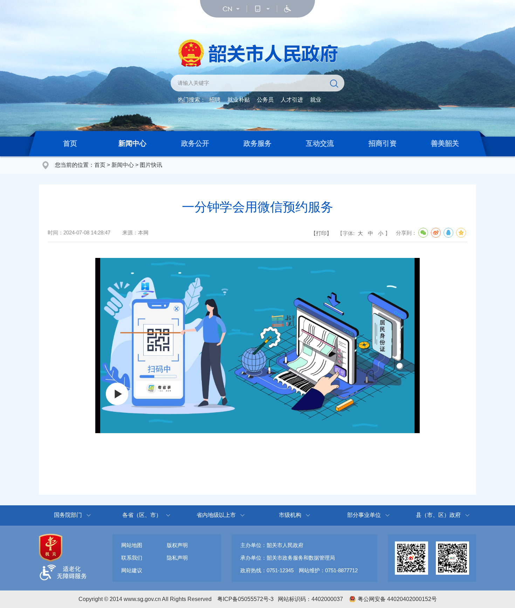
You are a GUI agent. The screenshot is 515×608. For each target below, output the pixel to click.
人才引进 (292, 100)
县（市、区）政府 (438, 515)
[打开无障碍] (287, 9)
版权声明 (177, 545)
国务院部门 (68, 515)
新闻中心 (132, 143)
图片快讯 (151, 165)
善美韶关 (445, 143)
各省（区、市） (142, 515)
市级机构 (290, 515)
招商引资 (383, 143)
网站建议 (131, 570)
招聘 (214, 100)
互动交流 (320, 143)
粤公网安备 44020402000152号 (397, 599)
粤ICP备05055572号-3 (245, 599)
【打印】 (321, 233)
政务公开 (195, 143)
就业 (315, 100)
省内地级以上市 (216, 515)
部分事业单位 (364, 515)
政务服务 (257, 143)
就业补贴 (238, 100)
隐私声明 (177, 558)
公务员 (265, 100)
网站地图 (131, 545)
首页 (70, 143)
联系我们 (131, 558)
